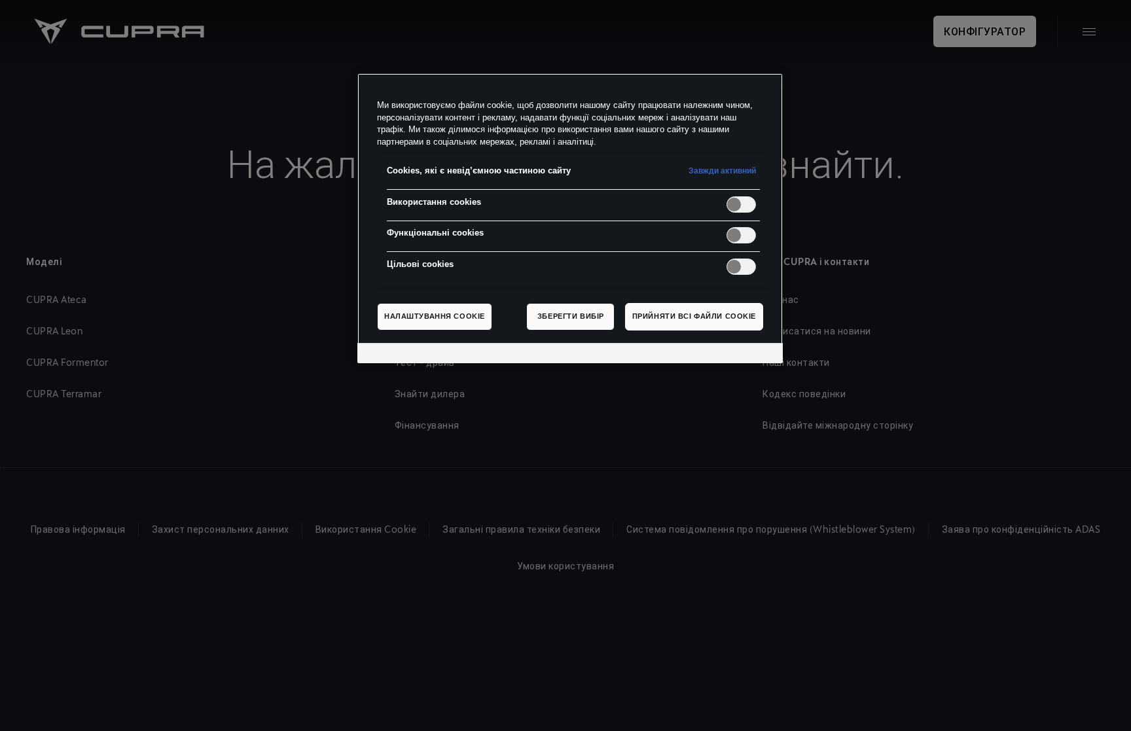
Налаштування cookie (434, 316)
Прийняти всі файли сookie (694, 316)
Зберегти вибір (570, 316)
